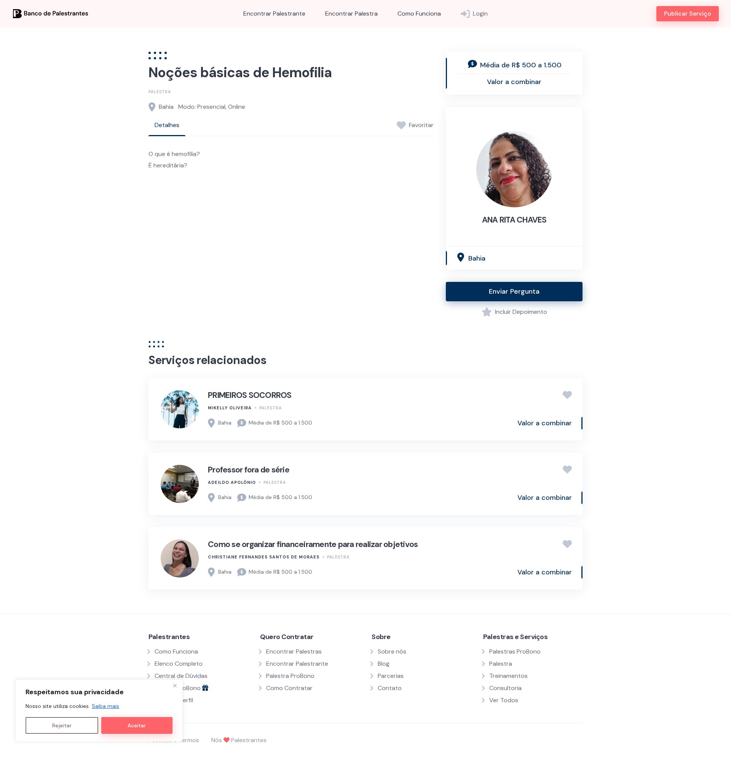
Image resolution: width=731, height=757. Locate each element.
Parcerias (391, 676)
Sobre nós (392, 651)
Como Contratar (289, 688)
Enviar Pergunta (514, 291)
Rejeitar (62, 725)
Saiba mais (105, 706)
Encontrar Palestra (351, 13)
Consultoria (505, 688)
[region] (99, 710)
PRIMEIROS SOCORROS (250, 395)
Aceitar (137, 725)
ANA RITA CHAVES (514, 220)
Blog (383, 664)
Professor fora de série (248, 469)
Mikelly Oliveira (230, 407)
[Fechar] (174, 685)
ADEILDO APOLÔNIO (232, 482)
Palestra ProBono (290, 676)
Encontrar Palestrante (274, 13)
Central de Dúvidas (181, 676)
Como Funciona (419, 13)
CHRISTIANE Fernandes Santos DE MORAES (263, 557)
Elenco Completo (179, 664)
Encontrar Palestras (294, 651)
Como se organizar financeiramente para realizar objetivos (313, 544)
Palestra (159, 91)
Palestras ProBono (515, 651)
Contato (390, 688)
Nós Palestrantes (239, 740)
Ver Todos (503, 700)
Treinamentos (508, 676)
